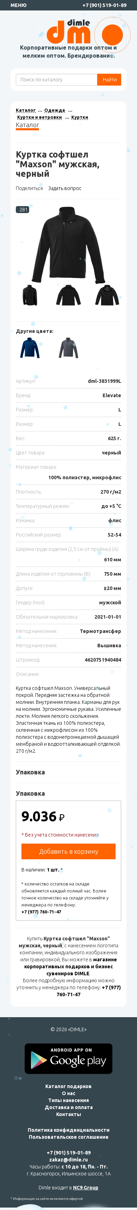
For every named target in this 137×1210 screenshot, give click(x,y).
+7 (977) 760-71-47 (41, 911)
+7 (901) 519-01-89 (104, 5)
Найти (109, 79)
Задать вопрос (64, 188)
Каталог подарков (68, 1086)
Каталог (26, 110)
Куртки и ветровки (39, 117)
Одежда (54, 110)
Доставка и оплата (69, 1107)
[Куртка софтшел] (68, 245)
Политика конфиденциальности (69, 1130)
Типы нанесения (68, 1100)
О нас (68, 1093)
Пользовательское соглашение (69, 1137)
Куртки (79, 117)
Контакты (68, 1114)
